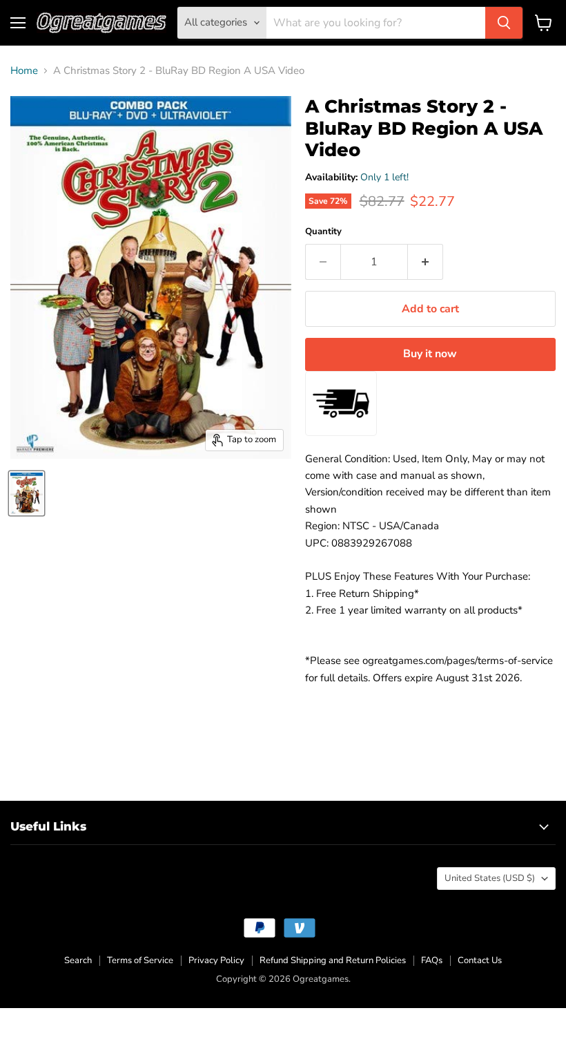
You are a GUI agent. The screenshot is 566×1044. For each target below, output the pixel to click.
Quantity (323, 232)
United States (490, 878)
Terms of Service (140, 960)
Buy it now (430, 353)
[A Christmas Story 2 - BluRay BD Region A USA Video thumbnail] (26, 493)
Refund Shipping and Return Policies (333, 960)
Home (24, 71)
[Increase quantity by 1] (425, 262)
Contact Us (480, 960)
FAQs (431, 960)
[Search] (504, 23)
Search (78, 960)
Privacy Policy (216, 960)
